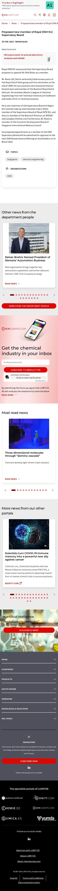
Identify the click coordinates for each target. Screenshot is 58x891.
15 (23, 298)
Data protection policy (29, 882)
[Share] (40, 15)
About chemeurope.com (29, 861)
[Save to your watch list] (49, 15)
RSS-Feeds (7, 719)
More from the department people (29, 306)
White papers (9, 689)
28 (27, 601)
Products (7, 679)
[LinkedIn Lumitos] (29, 839)
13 (47, 295)
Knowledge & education (15, 709)
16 (26, 298)
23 (36, 598)
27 (47, 598)
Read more (8, 394)
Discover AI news (29, 630)
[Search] (35, 15)
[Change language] (44, 15)
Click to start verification (28, 377)
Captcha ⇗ (41, 381)
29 (30, 601)
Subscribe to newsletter (26, 369)
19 (34, 298)
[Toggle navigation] (54, 15)
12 (44, 295)
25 (41, 598)
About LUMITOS (28, 855)
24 (39, 598)
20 (37, 298)
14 (20, 298)
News (5, 659)
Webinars (7, 699)
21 (30, 598)
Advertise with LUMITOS (28, 850)
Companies (7, 669)
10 (39, 295)
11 (41, 295)
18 (32, 298)
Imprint (13, 878)
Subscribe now (28, 761)
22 (33, 598)
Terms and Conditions (33, 878)
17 (29, 298)
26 (44, 598)
